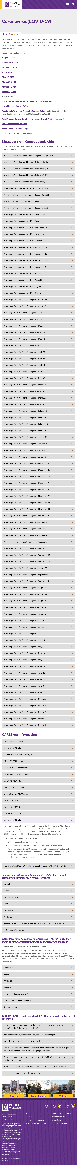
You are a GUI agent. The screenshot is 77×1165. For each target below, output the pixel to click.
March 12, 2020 (9, 91)
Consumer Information (35, 1120)
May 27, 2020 (8, 77)
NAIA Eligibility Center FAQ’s (15, 106)
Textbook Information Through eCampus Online (23, 111)
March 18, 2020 (9, 82)
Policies (29, 1117)
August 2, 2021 (8, 57)
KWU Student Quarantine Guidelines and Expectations (27, 101)
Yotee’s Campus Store (60, 1123)
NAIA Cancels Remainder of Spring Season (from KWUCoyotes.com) (33, 119)
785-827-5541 (7, 1120)
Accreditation (57, 1120)
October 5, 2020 (9, 67)
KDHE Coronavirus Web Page (15, 128)
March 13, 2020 (9, 87)
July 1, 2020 (7, 72)
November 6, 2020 (10, 62)
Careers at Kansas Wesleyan (62, 1113)
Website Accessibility (59, 1117)
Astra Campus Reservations (36, 1123)
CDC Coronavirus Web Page (14, 123)
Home (4, 34)
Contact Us (30, 1113)
